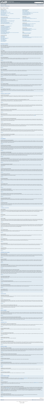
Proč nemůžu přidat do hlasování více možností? (6, 28)
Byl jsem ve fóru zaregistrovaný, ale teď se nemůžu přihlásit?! (7, 13)
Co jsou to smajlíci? (3, 37)
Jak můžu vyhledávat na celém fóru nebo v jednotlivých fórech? (29, 23)
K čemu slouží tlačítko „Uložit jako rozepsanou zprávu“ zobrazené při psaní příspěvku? (10, 32)
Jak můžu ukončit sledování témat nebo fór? (27, 30)
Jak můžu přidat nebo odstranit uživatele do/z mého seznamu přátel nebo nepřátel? (31, 21)
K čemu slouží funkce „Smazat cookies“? (5, 15)
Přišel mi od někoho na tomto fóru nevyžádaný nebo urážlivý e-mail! (29, 18)
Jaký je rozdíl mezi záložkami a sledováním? (27, 28)
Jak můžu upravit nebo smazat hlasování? (5, 29)
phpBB (34, 115)
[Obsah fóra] (4, 2)
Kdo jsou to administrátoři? (25, 10)
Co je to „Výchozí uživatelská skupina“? (26, 14)
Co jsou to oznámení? (3, 39)
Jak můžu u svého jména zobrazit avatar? (5, 22)
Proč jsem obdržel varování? (4, 31)
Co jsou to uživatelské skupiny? (25, 11)
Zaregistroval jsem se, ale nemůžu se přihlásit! (5, 12)
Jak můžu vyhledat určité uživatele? (26, 25)
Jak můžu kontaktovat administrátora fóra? (26, 37)
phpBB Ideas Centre (36, 382)
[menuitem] (5, 4)
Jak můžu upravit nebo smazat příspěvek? (5, 26)
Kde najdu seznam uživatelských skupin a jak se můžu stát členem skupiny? (30, 12)
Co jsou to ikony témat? (3, 41)
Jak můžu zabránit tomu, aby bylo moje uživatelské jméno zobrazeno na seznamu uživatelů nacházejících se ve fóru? (10, 18)
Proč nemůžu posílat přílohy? (4, 30)
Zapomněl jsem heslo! (3, 14)
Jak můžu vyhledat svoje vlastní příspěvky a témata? (28, 26)
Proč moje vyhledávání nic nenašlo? (26, 24)
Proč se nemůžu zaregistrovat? (4, 11)
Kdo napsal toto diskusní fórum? (25, 35)
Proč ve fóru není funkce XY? (25, 36)
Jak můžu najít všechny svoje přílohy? (26, 33)
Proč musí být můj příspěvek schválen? (5, 33)
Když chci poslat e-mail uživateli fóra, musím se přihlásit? (7, 23)
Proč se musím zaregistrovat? (4, 10)
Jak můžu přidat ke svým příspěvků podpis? (5, 27)
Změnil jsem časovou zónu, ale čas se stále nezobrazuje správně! (7, 20)
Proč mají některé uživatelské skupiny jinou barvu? (27, 13)
